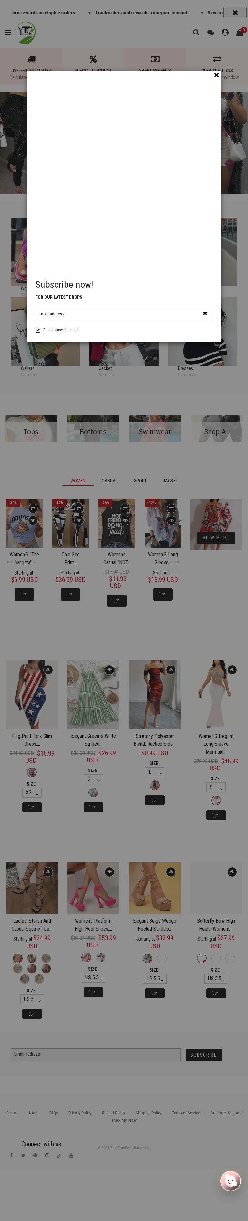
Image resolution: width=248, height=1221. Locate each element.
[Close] (217, 75)
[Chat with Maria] (230, 1179)
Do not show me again (60, 330)
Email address (52, 314)
